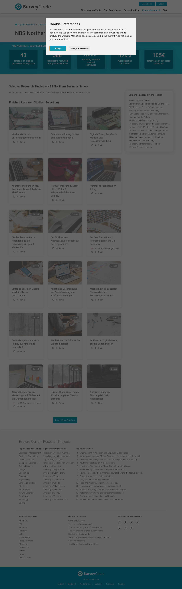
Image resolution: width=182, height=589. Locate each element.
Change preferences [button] (79, 48)
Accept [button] (58, 48)
